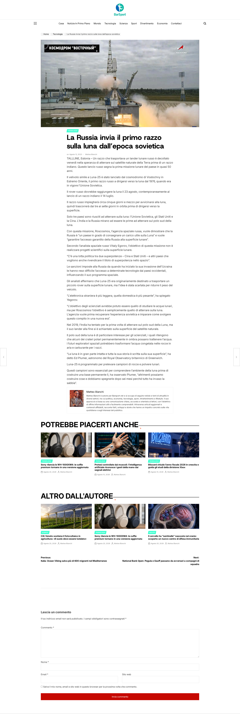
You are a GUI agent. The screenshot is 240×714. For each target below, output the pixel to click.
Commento (47, 627)
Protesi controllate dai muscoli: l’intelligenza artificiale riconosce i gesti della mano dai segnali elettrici (118, 467)
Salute (152, 532)
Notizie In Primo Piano (78, 23)
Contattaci (176, 23)
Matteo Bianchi (91, 154)
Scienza (123, 23)
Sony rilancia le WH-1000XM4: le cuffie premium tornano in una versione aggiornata (64, 466)
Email (44, 674)
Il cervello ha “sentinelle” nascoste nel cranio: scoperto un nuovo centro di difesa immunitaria (173, 537)
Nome (45, 662)
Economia (162, 23)
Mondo (97, 23)
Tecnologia (110, 23)
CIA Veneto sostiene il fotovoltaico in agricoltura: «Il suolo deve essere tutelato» (63, 537)
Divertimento (147, 23)
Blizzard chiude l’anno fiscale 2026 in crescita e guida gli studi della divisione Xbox (173, 466)
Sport (134, 23)
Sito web (126, 674)
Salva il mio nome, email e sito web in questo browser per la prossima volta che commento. (90, 686)
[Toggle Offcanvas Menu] (35, 23)
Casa (61, 23)
